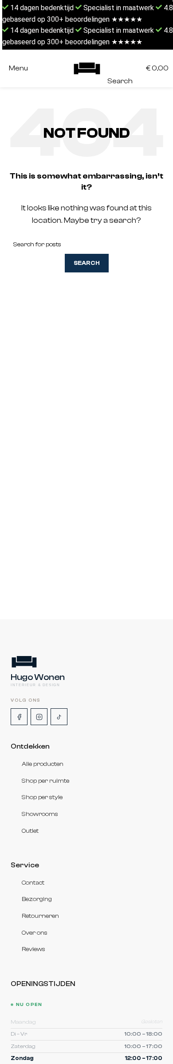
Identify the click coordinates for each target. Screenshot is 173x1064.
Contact (33, 882)
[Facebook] (19, 716)
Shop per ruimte (45, 781)
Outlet (30, 831)
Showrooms (40, 814)
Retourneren (40, 916)
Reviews (33, 949)
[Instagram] (39, 716)
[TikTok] (59, 716)
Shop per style (42, 797)
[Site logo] (87, 68)
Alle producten (42, 764)
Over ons (34, 933)
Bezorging (37, 899)
